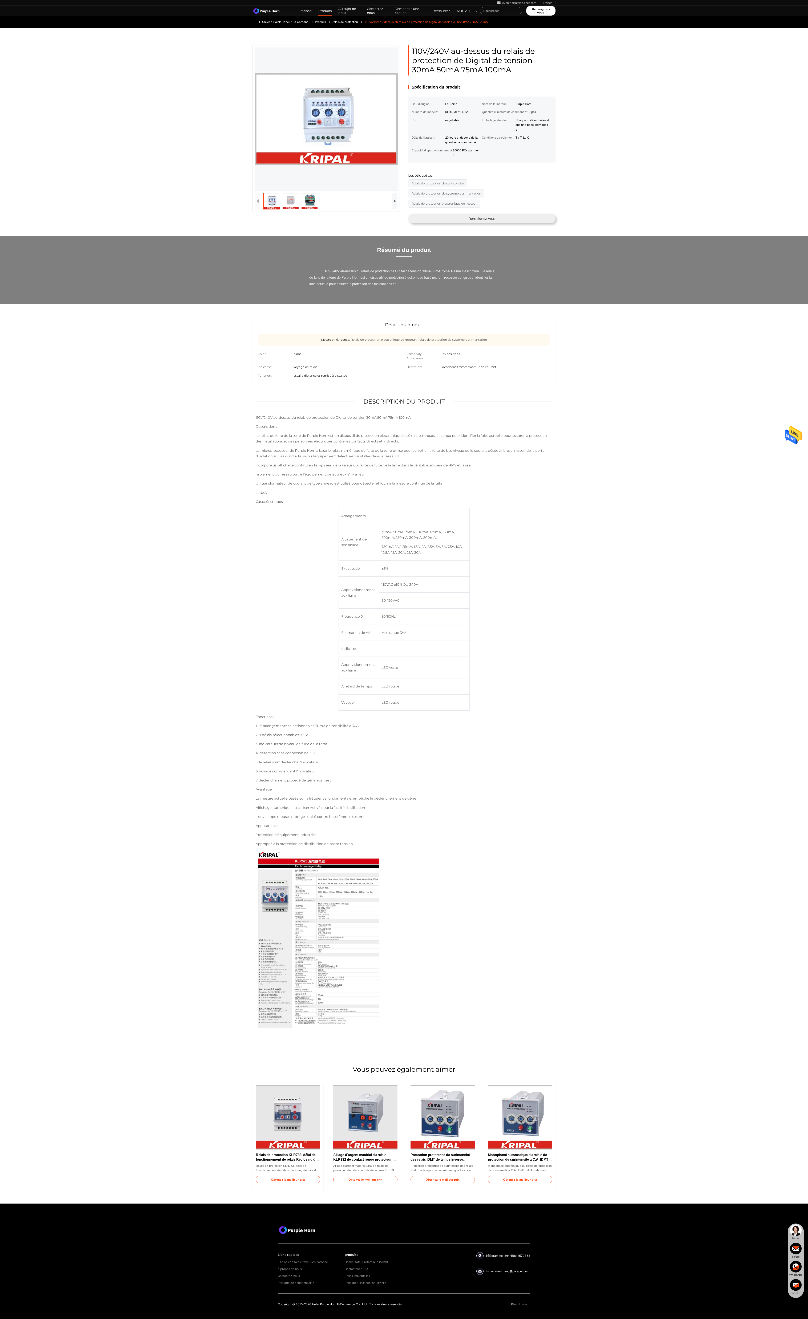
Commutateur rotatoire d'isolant (366, 1262)
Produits (325, 11)
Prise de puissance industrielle (365, 1283)
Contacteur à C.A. (357, 1269)
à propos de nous (290, 1269)
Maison (306, 11)
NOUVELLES (467, 11)
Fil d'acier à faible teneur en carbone (303, 1262)
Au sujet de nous (347, 11)
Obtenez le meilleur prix (288, 1179)
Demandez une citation (407, 11)
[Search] (518, 10)
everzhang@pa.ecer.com (512, 1271)
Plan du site (519, 1304)
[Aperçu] (266, 11)
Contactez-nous (375, 11)
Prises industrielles (357, 1276)
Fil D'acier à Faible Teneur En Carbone (282, 22)
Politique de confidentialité (296, 1283)
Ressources (441, 11)
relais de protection (345, 22)
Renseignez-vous (541, 10)
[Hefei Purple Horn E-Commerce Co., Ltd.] (297, 1230)
